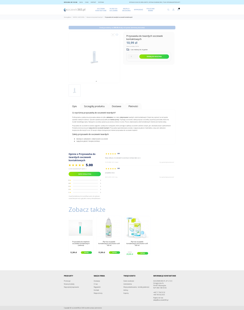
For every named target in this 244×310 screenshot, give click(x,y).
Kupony (126, 293)
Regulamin (97, 287)
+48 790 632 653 (159, 295)
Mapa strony (98, 293)
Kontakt (96, 290)
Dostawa (97, 281)
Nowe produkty (69, 284)
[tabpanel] (94, 57)
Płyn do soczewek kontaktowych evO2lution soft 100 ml (109, 243)
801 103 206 (74, 2)
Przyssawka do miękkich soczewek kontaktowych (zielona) (81, 243)
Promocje (67, 281)
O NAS (86, 2)
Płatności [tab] (133, 106)
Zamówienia (127, 284)
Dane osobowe (128, 281)
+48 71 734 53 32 (159, 292)
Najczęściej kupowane (71, 287)
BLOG (81, 2)
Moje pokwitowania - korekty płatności (136, 287)
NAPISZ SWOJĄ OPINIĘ (84, 174)
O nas (96, 284)
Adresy (125, 290)
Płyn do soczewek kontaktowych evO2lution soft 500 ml (137, 243)
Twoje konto (129, 276)
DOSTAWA (101, 2)
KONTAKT (93, 2)
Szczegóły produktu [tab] (94, 106)
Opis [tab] (74, 106)
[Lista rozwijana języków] (173, 10)
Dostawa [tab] (116, 106)
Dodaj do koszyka (154, 56)
